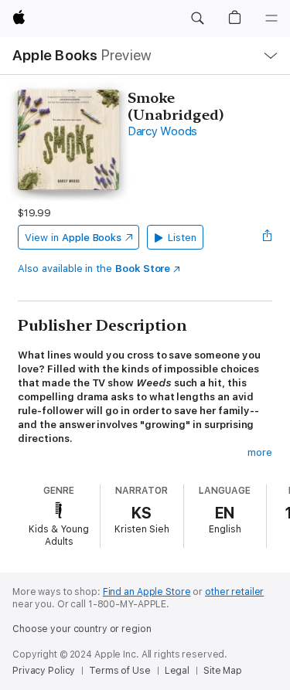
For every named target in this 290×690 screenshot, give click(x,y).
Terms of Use (120, 670)
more (259, 452)
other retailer (234, 591)
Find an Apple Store (147, 591)
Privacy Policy (43, 670)
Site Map (222, 670)
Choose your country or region (82, 629)
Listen (182, 237)
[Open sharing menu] (267, 237)
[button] (197, 18)
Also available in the (94, 268)
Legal (177, 670)
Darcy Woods (162, 131)
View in (73, 237)
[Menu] (271, 18)
